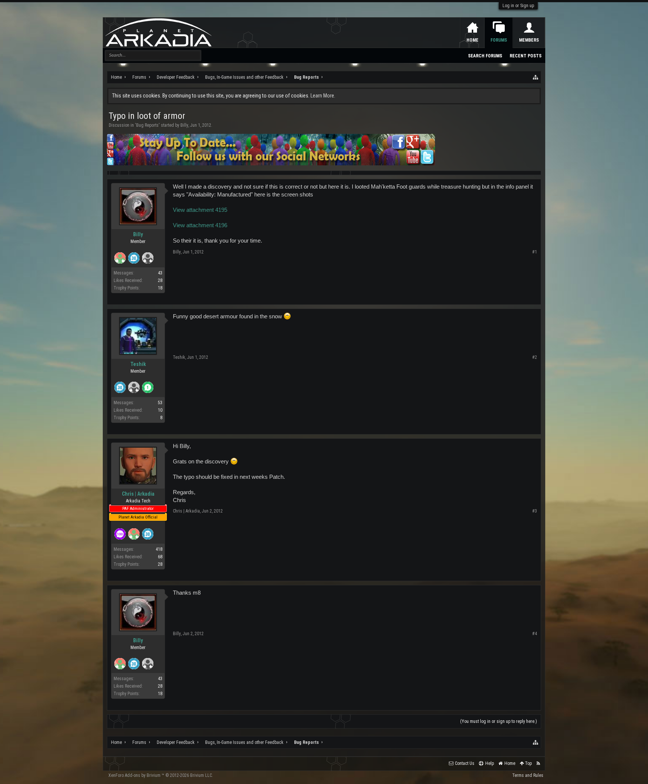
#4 (534, 633)
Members (529, 40)
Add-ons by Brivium (160, 775)
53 (160, 402)
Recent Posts (526, 55)
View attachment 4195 (200, 210)
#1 (534, 252)
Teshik (138, 364)
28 (160, 564)
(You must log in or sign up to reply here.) (498, 721)
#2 (534, 357)
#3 (534, 511)
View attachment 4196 (200, 225)
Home (472, 40)
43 (160, 273)
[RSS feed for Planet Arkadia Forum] (538, 763)
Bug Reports (147, 125)
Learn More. (322, 96)
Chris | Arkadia (138, 494)
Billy (184, 125)
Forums (498, 40)
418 (159, 549)
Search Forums (485, 55)
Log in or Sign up (518, 5)
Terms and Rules (527, 775)
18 (160, 288)
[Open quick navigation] (536, 77)
